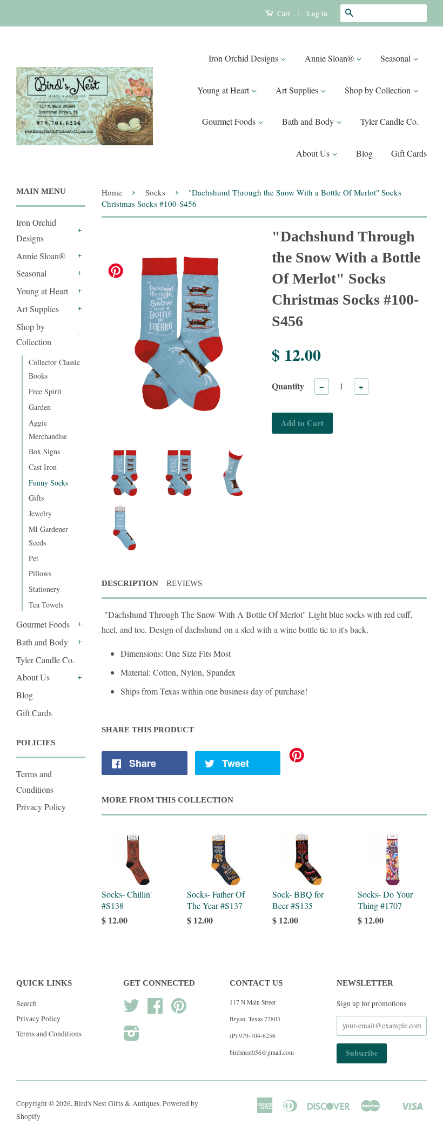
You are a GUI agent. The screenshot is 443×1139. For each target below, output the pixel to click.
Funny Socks (48, 482)
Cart (282, 13)
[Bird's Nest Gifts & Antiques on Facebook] (155, 1009)
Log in (317, 13)
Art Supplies (298, 90)
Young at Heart (224, 90)
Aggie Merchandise (48, 429)
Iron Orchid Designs (244, 58)
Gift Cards (409, 153)
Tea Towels (46, 604)
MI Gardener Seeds (48, 536)
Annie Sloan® (330, 58)
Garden (40, 407)
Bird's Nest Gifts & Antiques (116, 1103)
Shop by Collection (379, 90)
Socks (155, 192)
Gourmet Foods (230, 121)
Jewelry (40, 513)
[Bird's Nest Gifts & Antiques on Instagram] (131, 1037)
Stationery (44, 589)
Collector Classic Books (54, 369)
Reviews (184, 583)
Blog (364, 153)
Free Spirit (45, 391)
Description (130, 583)
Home (112, 192)
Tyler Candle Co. (389, 121)
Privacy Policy (41, 806)
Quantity (288, 386)
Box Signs (44, 451)
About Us (314, 153)
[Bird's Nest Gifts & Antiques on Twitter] (131, 1009)
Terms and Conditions (49, 1034)
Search (26, 1003)
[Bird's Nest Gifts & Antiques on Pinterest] (179, 1009)
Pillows (40, 573)
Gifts (36, 498)
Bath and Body (309, 121)
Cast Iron (43, 467)
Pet (33, 558)
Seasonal (396, 58)
